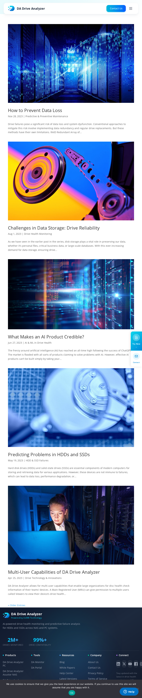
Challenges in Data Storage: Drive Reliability (54, 228)
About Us (93, 662)
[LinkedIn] (118, 663)
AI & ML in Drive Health (38, 342)
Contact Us (116, 8)
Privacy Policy (95, 673)
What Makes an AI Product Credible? (46, 337)
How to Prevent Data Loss (35, 110)
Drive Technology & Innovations (43, 578)
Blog (62, 662)
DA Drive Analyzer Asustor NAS (13, 672)
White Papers (67, 667)
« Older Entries (16, 605)
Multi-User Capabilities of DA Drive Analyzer (54, 572)
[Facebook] (136, 663)
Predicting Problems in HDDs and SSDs (49, 454)
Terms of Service (97, 678)
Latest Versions (68, 678)
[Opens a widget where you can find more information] (129, 692)
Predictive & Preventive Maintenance (46, 116)
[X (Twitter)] (124, 663)
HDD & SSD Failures (37, 460)
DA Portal (36, 667)
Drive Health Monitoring (38, 233)
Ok (71, 692)
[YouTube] (130, 663)
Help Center (66, 673)
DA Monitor (37, 662)
